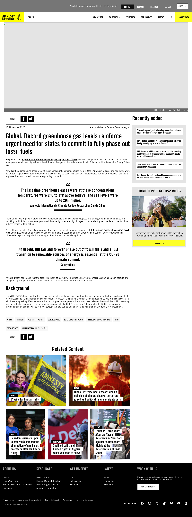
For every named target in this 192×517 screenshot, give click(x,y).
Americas (20, 320)
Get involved (79, 469)
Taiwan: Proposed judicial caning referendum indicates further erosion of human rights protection (159, 131)
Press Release (12, 328)
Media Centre (42, 477)
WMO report (16, 296)
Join (72, 477)
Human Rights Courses (47, 484)
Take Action (76, 481)
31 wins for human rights (25, 399)
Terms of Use (23, 500)
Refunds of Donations (84, 500)
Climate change (54, 320)
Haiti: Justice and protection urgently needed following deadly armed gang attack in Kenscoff (159, 142)
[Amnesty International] (12, 17)
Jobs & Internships (148, 487)
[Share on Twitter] (31, 119)
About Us (9, 469)
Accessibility (36, 500)
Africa (9, 320)
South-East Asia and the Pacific (34, 328)
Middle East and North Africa (99, 320)
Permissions (67, 500)
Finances (7, 488)
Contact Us (8, 477)
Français (154, 7)
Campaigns (57, 441)
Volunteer (74, 484)
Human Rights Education (48, 481)
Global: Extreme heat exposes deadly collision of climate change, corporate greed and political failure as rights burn (97, 395)
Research (108, 484)
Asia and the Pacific (36, 320)
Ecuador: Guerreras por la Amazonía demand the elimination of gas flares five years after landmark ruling (25, 445)
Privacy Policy (8, 500)
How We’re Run (10, 481)
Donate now (159, 243)
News (117, 320)
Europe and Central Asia (73, 320)
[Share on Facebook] (24, 119)
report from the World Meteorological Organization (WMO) (49, 159)
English (127, 7)
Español (140, 7)
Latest (108, 469)
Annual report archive (46, 488)
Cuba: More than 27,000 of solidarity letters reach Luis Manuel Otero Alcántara (159, 165)
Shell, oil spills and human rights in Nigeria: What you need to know (67, 449)
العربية (167, 7)
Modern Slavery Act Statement (17, 484)
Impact (14, 395)
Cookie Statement (52, 500)
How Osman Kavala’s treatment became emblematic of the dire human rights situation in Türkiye (159, 176)
